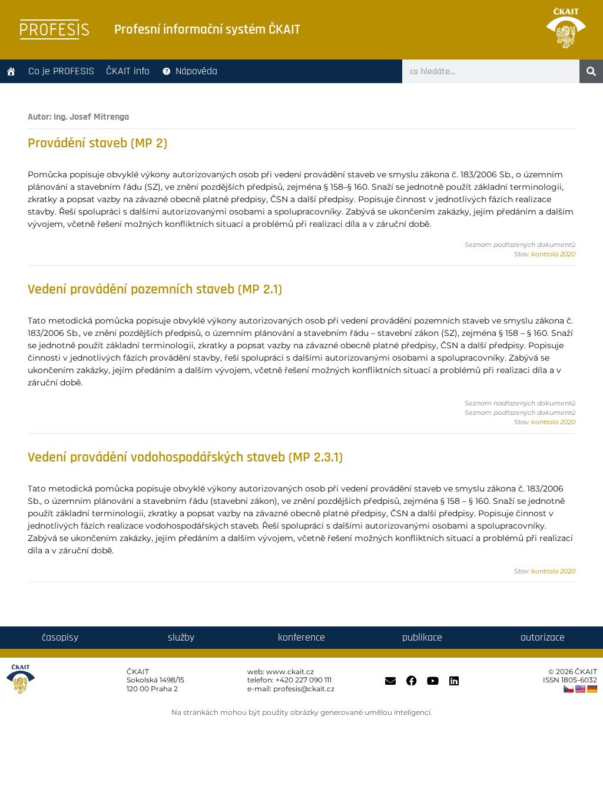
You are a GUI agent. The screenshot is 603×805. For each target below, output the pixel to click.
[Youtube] (433, 680)
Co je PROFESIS (61, 71)
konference (301, 637)
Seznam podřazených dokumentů (520, 244)
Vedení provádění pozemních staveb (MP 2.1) (155, 289)
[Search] (591, 71)
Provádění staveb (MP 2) (97, 143)
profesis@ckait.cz (303, 688)
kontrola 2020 (553, 254)
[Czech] (568, 689)
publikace (422, 637)
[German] (592, 689)
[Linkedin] (454, 680)
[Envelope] (390, 680)
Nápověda (196, 71)
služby (181, 637)
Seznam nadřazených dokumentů (520, 403)
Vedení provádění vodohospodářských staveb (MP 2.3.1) (185, 457)
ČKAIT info (128, 71)
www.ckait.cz (290, 671)
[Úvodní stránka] (11, 71)
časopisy (60, 637)
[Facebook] (411, 680)
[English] (580, 689)
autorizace (543, 637)
